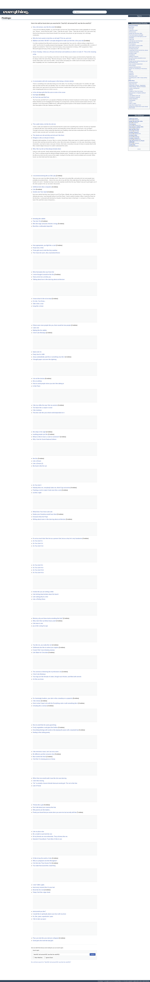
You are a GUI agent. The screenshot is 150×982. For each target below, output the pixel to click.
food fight (35, 95)
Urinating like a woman (40, 706)
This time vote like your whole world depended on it (48, 412)
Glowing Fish (138, 125)
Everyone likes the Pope (40, 516)
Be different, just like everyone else (43, 754)
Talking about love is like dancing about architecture (49, 279)
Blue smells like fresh (39, 756)
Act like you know (38, 679)
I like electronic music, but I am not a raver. (46, 751)
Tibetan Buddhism (133, 98)
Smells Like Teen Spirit (40, 192)
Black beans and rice (134, 47)
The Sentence (132, 44)
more (139, 149)
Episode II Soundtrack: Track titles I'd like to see (47, 839)
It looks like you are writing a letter (43, 591)
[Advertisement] (75, 4)
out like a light (37, 492)
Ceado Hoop (132, 144)
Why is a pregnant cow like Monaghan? (45, 860)
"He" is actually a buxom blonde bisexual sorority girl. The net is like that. (55, 783)
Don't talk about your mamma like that (44, 807)
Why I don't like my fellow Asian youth (44, 621)
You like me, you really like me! (42, 645)
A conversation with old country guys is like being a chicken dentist (53, 81)
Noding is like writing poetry (41, 732)
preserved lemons (133, 82)
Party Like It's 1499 (38, 354)
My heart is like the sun (40, 466)
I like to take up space (39, 919)
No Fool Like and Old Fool (41, 97)
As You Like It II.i (38, 565)
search (92, 954)
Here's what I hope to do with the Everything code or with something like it (55, 703)
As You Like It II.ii (38, 567)
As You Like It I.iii (38, 546)
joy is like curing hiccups (40, 626)
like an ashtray (37, 381)
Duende (131, 71)
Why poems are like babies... (42, 810)
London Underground (134, 88)
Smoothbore (132, 55)
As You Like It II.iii (38, 570)
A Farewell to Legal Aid (134, 97)
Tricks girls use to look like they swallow (45, 250)
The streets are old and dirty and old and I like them (48, 135)
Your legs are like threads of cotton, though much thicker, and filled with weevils (57, 676)
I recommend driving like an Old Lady (44, 175)
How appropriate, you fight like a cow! (44, 245)
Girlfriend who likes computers (42, 187)
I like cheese (37, 701)
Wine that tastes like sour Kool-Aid (43, 272)
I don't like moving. (38, 780)
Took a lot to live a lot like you (42, 277)
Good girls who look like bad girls (43, 940)
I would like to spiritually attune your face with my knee (49, 914)
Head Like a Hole (38, 248)
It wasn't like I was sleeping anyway (44, 650)
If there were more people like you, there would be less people (52, 325)
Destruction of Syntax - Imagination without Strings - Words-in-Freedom (137, 86)
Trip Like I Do (37, 221)
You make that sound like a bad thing (44, 865)
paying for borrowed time (135, 67)
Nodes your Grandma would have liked (45, 514)
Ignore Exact (49, 957)
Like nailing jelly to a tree (40, 596)
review (131, 125)
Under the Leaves (133, 30)
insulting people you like (40, 434)
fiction (130, 119)
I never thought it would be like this (43, 274)
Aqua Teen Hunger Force (135, 105)
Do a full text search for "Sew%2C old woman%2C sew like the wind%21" (51, 962)
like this (35, 458)
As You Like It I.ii (38, 543)
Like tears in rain (38, 623)
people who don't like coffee (135, 33)
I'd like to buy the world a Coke (42, 858)
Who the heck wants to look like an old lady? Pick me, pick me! (52, 38)
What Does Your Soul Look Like (42, 511)
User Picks (131, 27)
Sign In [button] (139, 16)
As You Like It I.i (38, 541)
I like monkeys (37, 410)
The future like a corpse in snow (42, 407)
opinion (131, 128)
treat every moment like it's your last (44, 887)
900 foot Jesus (132, 32)
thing (130, 146)
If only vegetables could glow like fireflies (45, 727)
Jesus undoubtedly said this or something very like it (49, 357)
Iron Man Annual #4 (133, 48)
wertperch (136, 122)
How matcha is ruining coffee (136, 45)
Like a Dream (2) (38, 463)
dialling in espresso (133, 56)
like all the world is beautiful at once (137, 58)
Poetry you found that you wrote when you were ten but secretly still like (54, 812)
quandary (131, 73)
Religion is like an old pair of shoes (43, 138)
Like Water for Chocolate (40, 652)
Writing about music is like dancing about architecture (49, 519)
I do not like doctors (39, 378)
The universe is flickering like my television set (47, 671)
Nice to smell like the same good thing (44, 725)
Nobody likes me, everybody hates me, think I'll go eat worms (51, 487)
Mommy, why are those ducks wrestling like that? (48, 618)
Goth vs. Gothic (132, 103)
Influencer (131, 74)
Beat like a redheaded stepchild (42, 226)
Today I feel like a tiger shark (41, 892)
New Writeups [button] (139, 115)
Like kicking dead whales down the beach (46, 594)
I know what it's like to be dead (42, 298)
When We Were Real (134, 42)
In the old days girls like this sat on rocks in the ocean (49, 92)
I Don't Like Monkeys (39, 674)
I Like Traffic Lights (38, 885)
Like (34, 189)
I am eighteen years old (134, 95)
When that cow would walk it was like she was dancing (49, 778)
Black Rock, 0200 (133, 76)
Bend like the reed (38, 890)
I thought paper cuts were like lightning (44, 359)
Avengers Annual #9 (134, 51)
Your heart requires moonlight (136, 35)
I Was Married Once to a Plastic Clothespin (137, 141)
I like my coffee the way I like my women (45, 405)
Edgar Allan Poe (133, 83)
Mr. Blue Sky (132, 59)
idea (130, 122)
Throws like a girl (38, 805)
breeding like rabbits (39, 218)
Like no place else (38, 831)
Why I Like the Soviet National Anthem (44, 439)
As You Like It (37, 485)
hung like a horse (38, 306)
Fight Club (131, 39)
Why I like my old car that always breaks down (47, 149)
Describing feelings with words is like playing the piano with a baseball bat (55, 730)
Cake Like (36, 327)
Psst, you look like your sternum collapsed (46, 938)
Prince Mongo (132, 65)
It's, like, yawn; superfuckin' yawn (43, 916)
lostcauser (136, 119)
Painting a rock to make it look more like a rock (47, 490)
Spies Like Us (37, 352)
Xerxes (130, 102)
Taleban (131, 89)
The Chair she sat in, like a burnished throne (46, 253)
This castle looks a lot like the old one (44, 124)
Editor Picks (132, 80)
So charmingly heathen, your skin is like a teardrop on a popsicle (52, 698)
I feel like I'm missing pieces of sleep (44, 759)
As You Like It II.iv (38, 572)
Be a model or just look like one (42, 834)
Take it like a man (38, 303)
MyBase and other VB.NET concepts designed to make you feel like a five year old (58, 40)
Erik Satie (131, 28)
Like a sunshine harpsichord (135, 64)
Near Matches (38, 957)
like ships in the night (39, 432)
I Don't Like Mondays (39, 332)
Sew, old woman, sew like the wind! (44, 27)
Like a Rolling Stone (39, 599)
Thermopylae (132, 100)
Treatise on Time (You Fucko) (136, 91)
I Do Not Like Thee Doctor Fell (42, 863)
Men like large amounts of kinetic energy (45, 223)
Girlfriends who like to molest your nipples (45, 647)
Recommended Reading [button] (139, 23)
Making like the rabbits (40, 330)
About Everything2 (133, 25)
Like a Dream (37, 461)
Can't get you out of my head (135, 41)
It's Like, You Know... (39, 301)
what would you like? (39, 911)
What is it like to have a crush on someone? (46, 437)
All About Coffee (133, 53)
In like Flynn (36, 386)
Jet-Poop (137, 131)
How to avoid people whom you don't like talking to (48, 383)
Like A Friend (37, 785)
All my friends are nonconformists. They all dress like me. (50, 836)
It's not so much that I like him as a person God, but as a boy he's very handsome (57, 538)
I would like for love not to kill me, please (138, 50)
